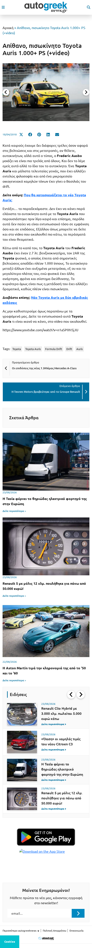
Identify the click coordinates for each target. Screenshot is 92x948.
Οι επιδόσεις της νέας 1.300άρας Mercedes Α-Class (44, 368)
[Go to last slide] (71, 694)
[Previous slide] (6, 92)
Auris (79, 348)
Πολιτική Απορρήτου (54, 930)
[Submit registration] (78, 913)
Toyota (16, 348)
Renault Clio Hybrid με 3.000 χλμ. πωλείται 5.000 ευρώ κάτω (61, 713)
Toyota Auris (33, 348)
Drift (69, 348)
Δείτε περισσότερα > (14, 511)
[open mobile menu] (3, 7)
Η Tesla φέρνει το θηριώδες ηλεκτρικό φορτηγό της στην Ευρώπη (62, 769)
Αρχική (8, 28)
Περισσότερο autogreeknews (20, 930)
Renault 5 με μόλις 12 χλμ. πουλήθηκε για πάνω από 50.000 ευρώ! (61, 798)
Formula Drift (53, 348)
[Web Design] (46, 938)
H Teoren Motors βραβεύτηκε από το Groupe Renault (46, 391)
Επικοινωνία (76, 930)
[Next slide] (86, 92)
